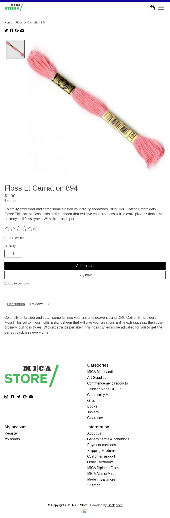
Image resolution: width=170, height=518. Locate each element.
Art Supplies (96, 377)
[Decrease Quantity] (9, 254)
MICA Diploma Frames (104, 468)
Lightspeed (115, 505)
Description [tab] (16, 304)
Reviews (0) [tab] (39, 304)
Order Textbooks (100, 462)
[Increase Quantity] (18, 254)
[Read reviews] (18, 228)
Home (8, 22)
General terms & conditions (108, 439)
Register (11, 433)
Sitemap (93, 485)
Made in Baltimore (101, 479)
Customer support (101, 456)
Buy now (85, 275)
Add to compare (19, 283)
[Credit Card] (84, 511)
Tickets (93, 412)
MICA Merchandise (101, 372)
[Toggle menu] (161, 7)
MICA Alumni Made (101, 473)
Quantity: (10, 246)
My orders (12, 439)
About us (94, 433)
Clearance (95, 418)
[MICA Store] (13, 7)
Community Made (100, 395)
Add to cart (85, 266)
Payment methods (101, 445)
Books (92, 406)
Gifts (91, 400)
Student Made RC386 (104, 389)
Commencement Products (107, 383)
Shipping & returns (101, 450)
